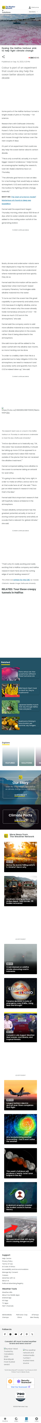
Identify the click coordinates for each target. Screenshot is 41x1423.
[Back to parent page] (6, 10)
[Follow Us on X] (32, 1334)
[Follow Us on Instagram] (10, 1334)
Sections (32, 12)
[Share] (3, 56)
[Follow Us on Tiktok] (21, 1334)
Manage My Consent (10, 1272)
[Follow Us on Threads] (27, 1334)
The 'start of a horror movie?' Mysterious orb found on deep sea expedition (19, 200)
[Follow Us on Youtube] (16, 1334)
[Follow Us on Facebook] (5, 1334)
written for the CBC (21, 580)
